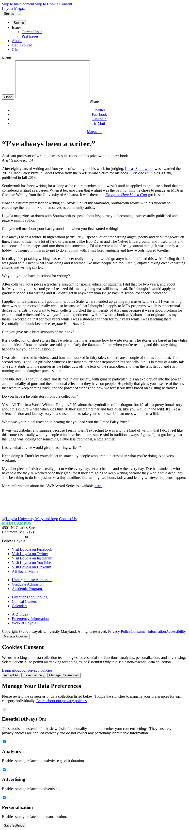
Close (8, 97)
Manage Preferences (64, 675)
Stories (9, 13)
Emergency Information (30, 619)
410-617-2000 (13, 536)
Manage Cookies (16, 636)
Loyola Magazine (15, 8)
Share (94, 102)
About (17, 41)
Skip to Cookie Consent (53, 4)
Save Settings (14, 825)
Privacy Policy (119, 631)
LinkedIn (99, 119)
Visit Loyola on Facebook (32, 549)
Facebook (99, 114)
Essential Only (33, 675)
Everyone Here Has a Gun (126, 195)
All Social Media (25, 571)
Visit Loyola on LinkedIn (31, 567)
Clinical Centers (24, 601)
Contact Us (68, 519)
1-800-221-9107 (42, 536)
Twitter (99, 110)
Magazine (94, 132)
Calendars (19, 606)
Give (15, 49)
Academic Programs (27, 589)
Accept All (11, 675)
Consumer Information (148, 631)
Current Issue (32, 32)
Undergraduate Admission (32, 580)
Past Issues (30, 36)
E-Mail (99, 123)
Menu (6, 58)
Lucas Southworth (139, 168)
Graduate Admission (28, 584)
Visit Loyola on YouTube (31, 562)
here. (98, 486)
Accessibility (176, 631)
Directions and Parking (29, 597)
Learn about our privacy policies (27, 670)
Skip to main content (18, 4)
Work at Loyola (24, 623)
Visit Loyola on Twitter (30, 554)
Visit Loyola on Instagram (32, 558)
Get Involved (22, 45)
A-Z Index (20, 614)
